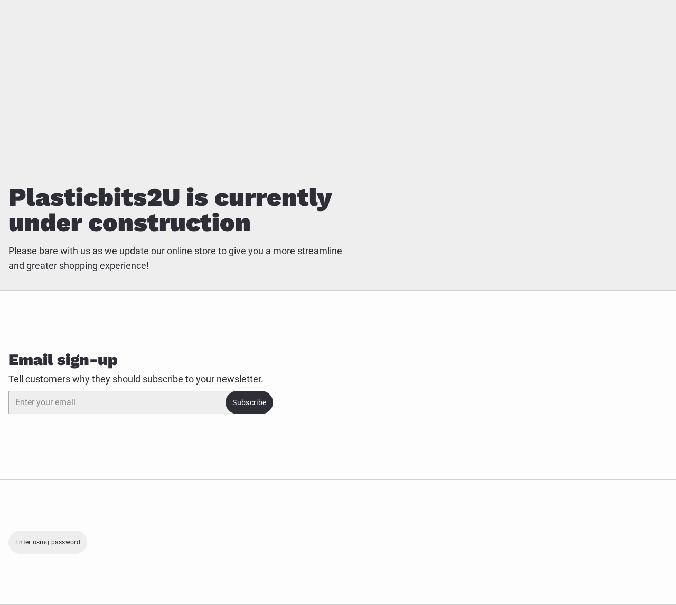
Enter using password (47, 542)
